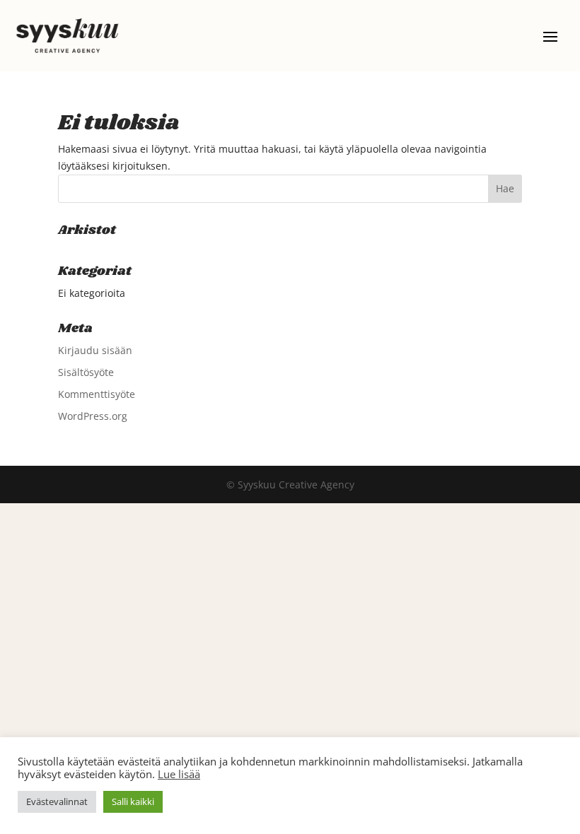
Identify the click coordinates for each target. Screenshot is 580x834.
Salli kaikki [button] (133, 801)
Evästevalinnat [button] (57, 801)
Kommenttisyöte (96, 394)
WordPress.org (92, 416)
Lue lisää (179, 774)
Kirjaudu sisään (95, 350)
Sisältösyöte (86, 372)
